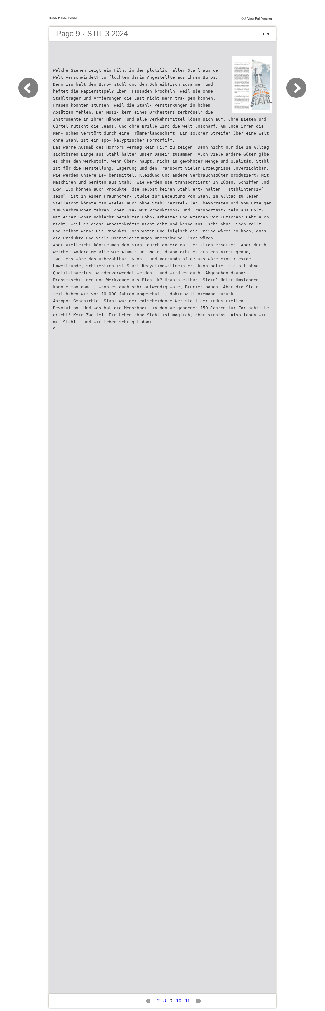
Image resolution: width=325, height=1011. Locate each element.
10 (178, 1000)
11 (187, 1000)
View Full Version (259, 18)
